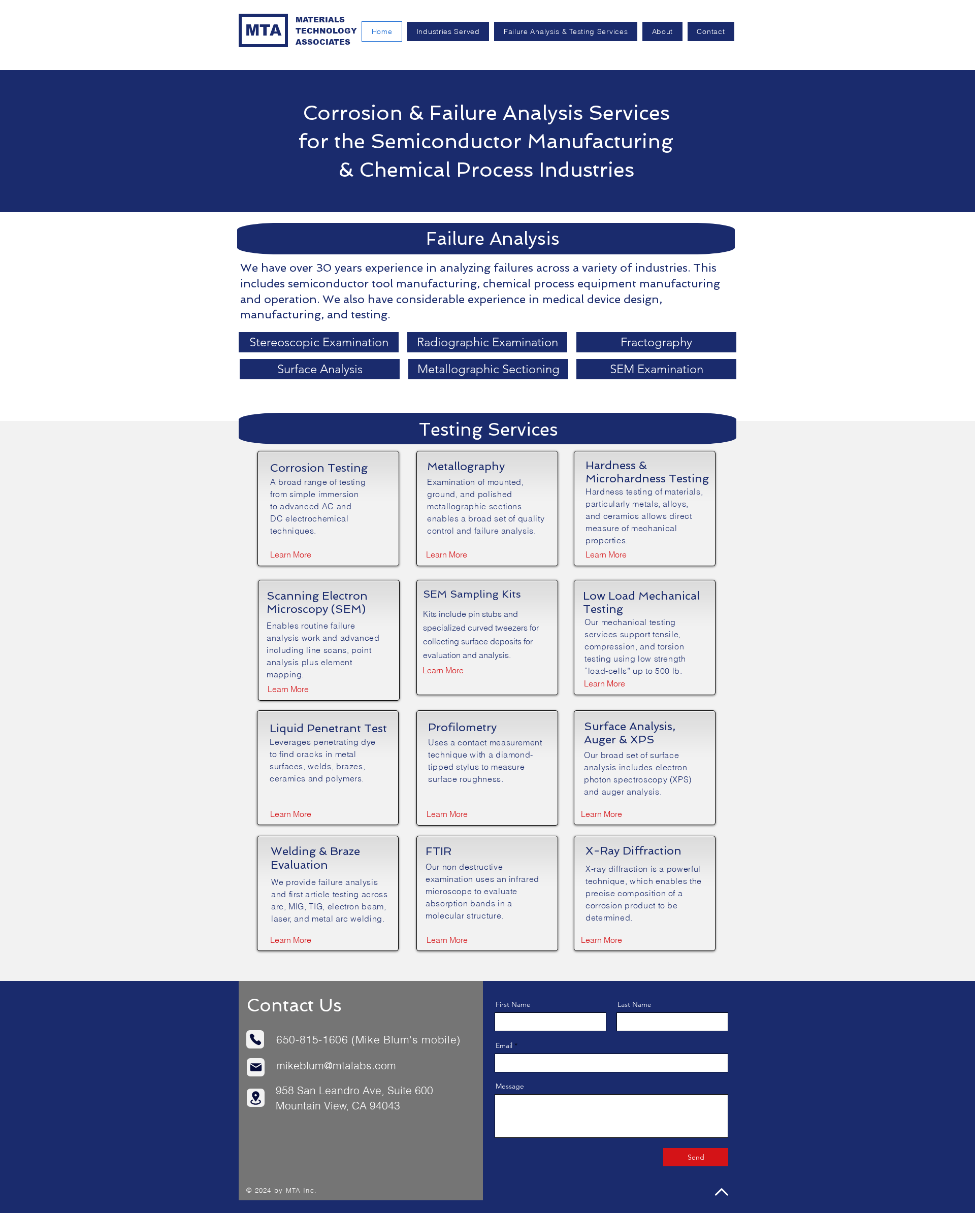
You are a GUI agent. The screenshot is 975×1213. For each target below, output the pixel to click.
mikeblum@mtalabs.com (336, 1065)
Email (504, 1045)
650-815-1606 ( (315, 1039)
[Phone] (255, 1039)
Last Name (635, 1004)
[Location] (256, 1098)
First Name (513, 1004)
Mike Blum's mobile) (408, 1039)
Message (510, 1086)
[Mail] (256, 1067)
